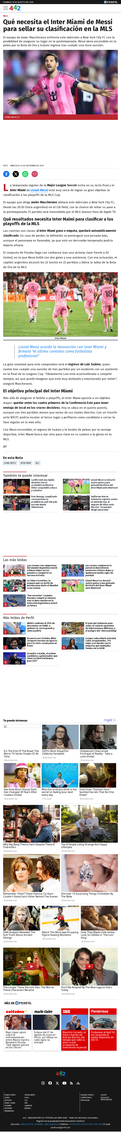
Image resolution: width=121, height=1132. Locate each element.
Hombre (8, 1106)
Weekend (8, 1108)
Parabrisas (9, 1111)
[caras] (74, 1012)
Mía (26, 1103)
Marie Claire (10, 1103)
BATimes (28, 1108)
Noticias (8, 1100)
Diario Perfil (10, 1095)
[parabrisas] (103, 1012)
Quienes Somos (87, 1095)
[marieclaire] (46, 1012)
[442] (60, 1073)
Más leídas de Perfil (18, 617)
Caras (7, 1098)
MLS (37, 463)
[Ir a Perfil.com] (111, 2)
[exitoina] (17, 1012)
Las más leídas (15, 560)
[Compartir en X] (16, 174)
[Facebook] (50, 1083)
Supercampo (30, 1095)
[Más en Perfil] (23, 1003)
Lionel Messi (10, 463)
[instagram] (43, 1083)
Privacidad (85, 1100)
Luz (26, 1100)
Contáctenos (86, 1098)
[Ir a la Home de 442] (14, 9)
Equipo (104, 1095)
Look (27, 1098)
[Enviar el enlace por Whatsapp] (25, 174)
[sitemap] (78, 1083)
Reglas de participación (106, 1099)
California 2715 (27, 1124)
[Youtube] (64, 1083)
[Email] (35, 174)
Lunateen (28, 1106)
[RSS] (71, 1083)
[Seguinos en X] (57, 1083)
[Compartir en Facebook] (6, 174)
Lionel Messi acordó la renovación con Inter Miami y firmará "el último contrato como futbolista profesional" (62, 351)
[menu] (5, 8)
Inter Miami (26, 463)
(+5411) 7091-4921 (77, 1124)
